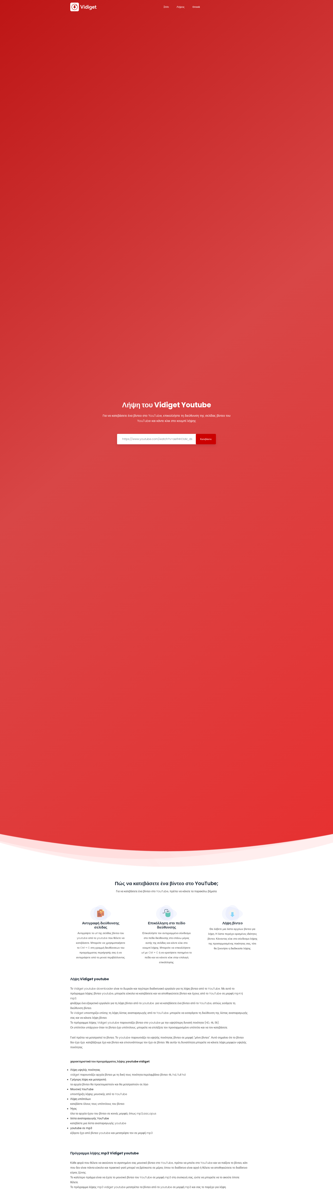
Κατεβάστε (206, 439)
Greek (196, 7)
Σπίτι (166, 7)
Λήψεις (181, 7)
